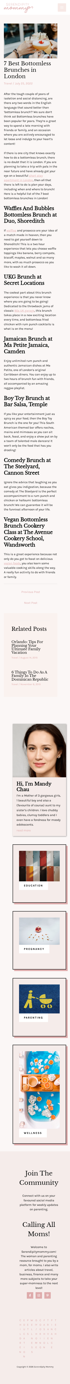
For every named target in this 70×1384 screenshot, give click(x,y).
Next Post (30, 603)
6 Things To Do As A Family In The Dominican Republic (29, 675)
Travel (8, 83)
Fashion (44, 1334)
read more (24, 830)
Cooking (40, 1334)
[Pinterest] (47, 1295)
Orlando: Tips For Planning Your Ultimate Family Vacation (27, 647)
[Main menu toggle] (62, 7)
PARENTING (33, 1017)
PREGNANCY (34, 949)
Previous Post (30, 592)
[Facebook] (30, 1295)
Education (24, 1338)
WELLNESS (33, 1133)
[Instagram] (39, 1295)
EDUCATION (33, 885)
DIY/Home (36, 1334)
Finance (52, 1334)
